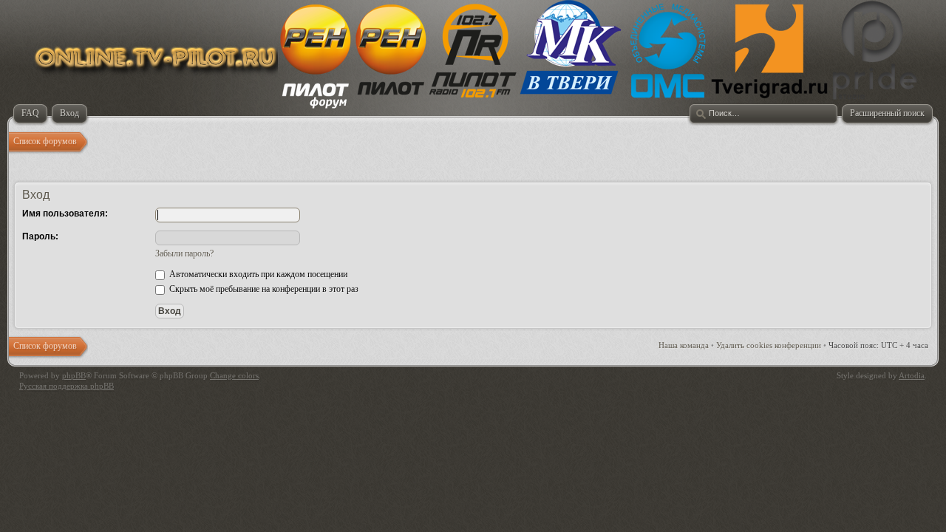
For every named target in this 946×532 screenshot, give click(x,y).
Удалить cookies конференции (768, 345)
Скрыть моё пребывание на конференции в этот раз (262, 289)
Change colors (234, 375)
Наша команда (684, 345)
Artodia (912, 375)
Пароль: (40, 236)
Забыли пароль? (184, 253)
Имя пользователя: (65, 213)
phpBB (74, 375)
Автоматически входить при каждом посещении (257, 274)
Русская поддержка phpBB (66, 385)
